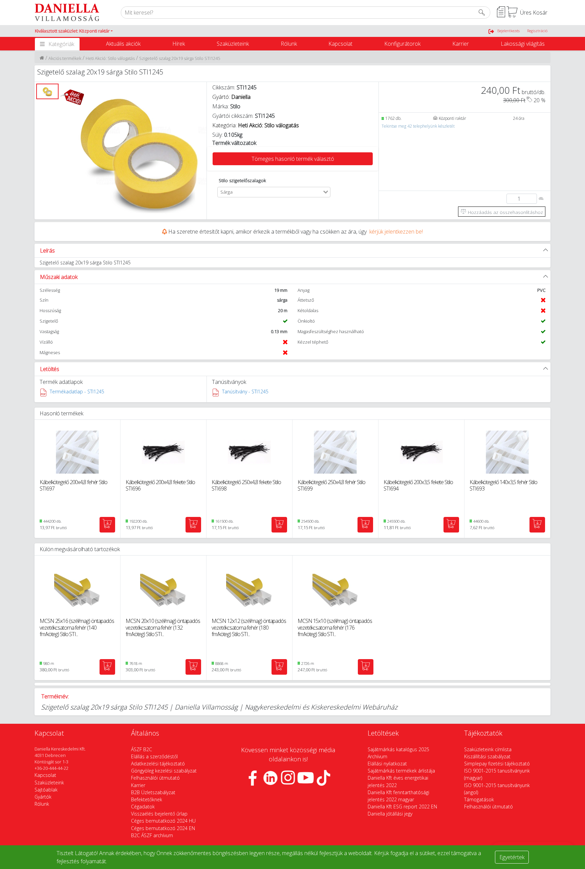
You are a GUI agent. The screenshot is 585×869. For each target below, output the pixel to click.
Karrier (460, 43)
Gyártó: (231, 97)
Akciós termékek (64, 58)
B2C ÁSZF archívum (152, 835)
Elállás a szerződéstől (154, 756)
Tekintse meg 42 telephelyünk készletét (418, 126)
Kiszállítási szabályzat (487, 756)
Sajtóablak (46, 789)
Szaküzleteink (233, 43)
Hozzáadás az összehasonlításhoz (505, 212)
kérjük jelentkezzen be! (396, 231)
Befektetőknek (146, 799)
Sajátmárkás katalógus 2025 (398, 749)
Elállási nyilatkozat (387, 763)
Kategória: (255, 125)
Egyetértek (511, 857)
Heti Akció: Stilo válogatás (110, 58)
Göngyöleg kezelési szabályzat (164, 770)
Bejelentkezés (508, 30)
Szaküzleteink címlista (488, 749)
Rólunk (289, 43)
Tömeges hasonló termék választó (293, 158)
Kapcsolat (340, 43)
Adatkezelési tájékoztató (158, 763)
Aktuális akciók (123, 43)
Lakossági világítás (523, 43)
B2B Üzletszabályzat (153, 792)
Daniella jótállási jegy (390, 813)
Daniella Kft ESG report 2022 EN (402, 806)
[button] (73, 31)
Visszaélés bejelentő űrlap (159, 813)
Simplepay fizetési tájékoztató (497, 763)
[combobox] (278, 192)
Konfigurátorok (402, 43)
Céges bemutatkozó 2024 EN (163, 828)
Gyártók (43, 797)
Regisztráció (537, 30)
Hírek (178, 43)
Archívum (377, 756)
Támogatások (479, 799)
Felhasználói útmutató (155, 778)
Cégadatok (143, 806)
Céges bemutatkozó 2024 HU (163, 821)
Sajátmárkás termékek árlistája (401, 770)
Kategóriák (61, 44)
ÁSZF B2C (141, 749)
